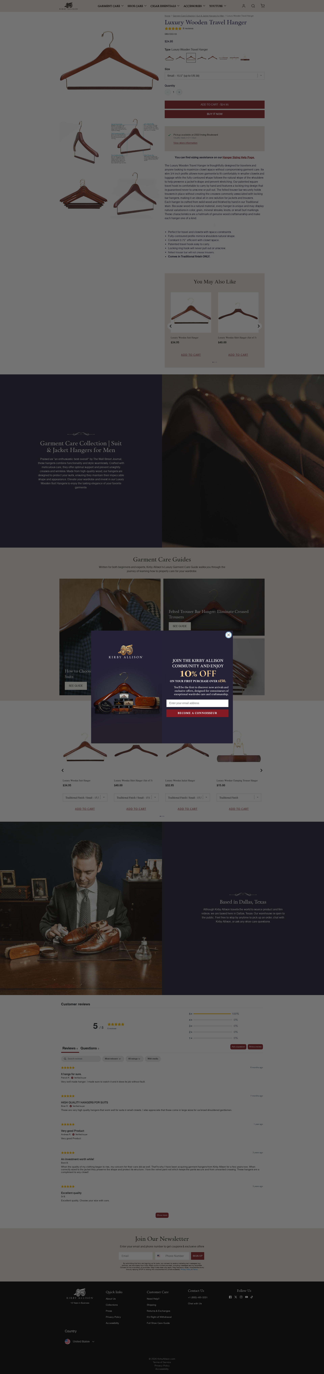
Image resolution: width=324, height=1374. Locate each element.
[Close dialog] (229, 635)
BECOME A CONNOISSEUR (197, 713)
